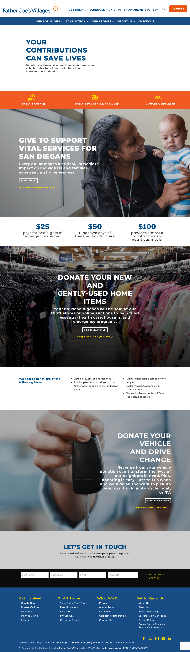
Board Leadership (148, 611)
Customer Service (70, 620)
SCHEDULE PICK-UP (103, 9)
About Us (125, 21)
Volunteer (26, 611)
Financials (144, 607)
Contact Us (105, 620)
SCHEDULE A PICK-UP (158, 501)
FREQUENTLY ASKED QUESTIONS (35, 187)
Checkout (146, 21)
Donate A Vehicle (158, 103)
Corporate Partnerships (112, 616)
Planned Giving (29, 616)
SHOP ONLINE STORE (139, 9)
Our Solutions (48, 21)
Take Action (76, 21)
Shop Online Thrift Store (73, 603)
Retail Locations (69, 607)
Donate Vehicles (30, 607)
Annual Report (107, 607)
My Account (67, 616)
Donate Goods (29, 603)
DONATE (178, 8)
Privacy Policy (146, 620)
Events (25, 620)
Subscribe (65, 611)
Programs (104, 603)
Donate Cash (32, 103)
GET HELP (76, 9)
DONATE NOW (28, 181)
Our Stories (101, 21)
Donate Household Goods (95, 103)
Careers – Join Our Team (152, 616)
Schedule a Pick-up (95, 330)
